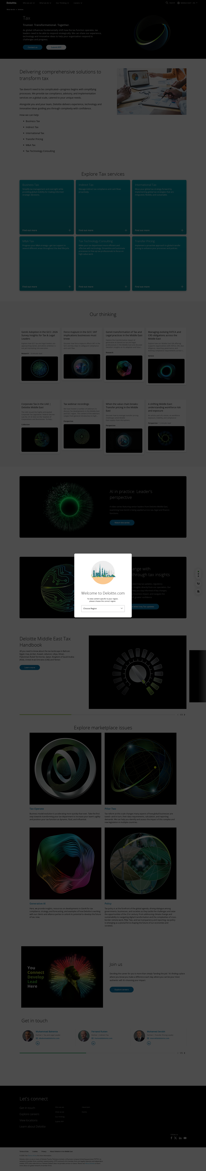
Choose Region (90, 608)
